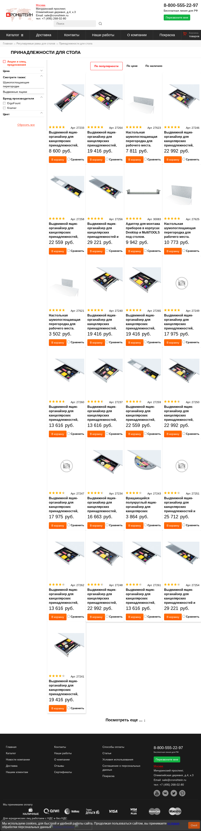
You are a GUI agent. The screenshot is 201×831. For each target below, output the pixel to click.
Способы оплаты (113, 746)
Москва (40, 5)
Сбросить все (26, 124)
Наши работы (103, 35)
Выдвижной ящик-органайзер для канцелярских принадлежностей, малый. (102, 506)
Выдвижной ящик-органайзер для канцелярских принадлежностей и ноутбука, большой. (103, 232)
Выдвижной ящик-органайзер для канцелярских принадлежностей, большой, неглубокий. (66, 232)
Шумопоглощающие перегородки (16, 84)
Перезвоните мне (177, 17)
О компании (137, 35)
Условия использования (117, 759)
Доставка (43, 35)
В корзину (57, 159)
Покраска (167, 35)
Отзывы (59, 765)
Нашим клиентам (17, 772)
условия (173, 823)
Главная (8, 43)
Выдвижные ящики (15, 91)
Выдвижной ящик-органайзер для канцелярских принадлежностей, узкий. (63, 141)
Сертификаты (63, 772)
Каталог (12, 35)
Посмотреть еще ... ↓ (126, 720)
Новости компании (18, 759)
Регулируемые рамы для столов (35, 43)
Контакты (71, 35)
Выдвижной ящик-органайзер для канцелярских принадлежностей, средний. (102, 141)
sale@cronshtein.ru (56, 15)
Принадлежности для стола (75, 43)
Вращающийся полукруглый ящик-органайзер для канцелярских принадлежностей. (141, 506)
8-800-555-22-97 (181, 5)
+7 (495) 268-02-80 (54, 18)
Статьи (106, 753)
